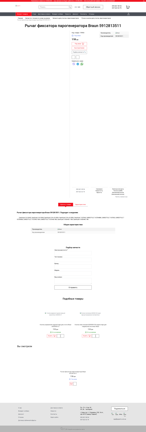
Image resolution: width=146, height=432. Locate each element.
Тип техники (58, 257)
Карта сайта (54, 417)
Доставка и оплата (44, 14)
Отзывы (91, 14)
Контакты (83, 14)
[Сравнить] (77, 57)
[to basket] (128, 7)
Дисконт (75, 14)
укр (76, 7)
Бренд (56, 263)
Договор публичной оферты (27, 420)
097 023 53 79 (116, 8)
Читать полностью (121, 197)
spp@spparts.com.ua (120, 419)
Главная (20, 18)
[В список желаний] (73, 57)
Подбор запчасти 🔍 (79, 52)
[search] (70, 7)
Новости (68, 14)
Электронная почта (61, 250)
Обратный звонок (93, 7)
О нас (34, 14)
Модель (56, 270)
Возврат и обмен (57, 14)
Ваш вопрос (58, 277)
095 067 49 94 (116, 6)
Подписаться (119, 409)
